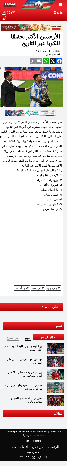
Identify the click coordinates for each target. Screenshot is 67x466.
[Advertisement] (33, 249)
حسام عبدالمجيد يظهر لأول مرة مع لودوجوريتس (23, 387)
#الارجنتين (38, 287)
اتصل (23, 447)
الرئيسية (53, 447)
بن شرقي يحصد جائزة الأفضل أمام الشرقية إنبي (24, 374)
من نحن (37, 447)
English (59, 12)
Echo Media (37, 435)
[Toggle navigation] (61, 4)
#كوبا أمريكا (21, 287)
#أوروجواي (53, 287)
